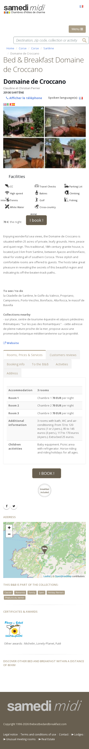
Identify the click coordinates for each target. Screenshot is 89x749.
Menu (76, 29)
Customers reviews (63, 355)
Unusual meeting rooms (21, 739)
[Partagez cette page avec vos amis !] (6, 506)
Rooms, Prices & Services (25, 355)
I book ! (36, 220)
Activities (62, 364)
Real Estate (48, 739)
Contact (63, 734)
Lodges (78, 734)
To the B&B (40, 364)
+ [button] (9, 527)
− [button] (9, 534)
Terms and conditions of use (38, 734)
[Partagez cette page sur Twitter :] (14, 506)
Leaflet (47, 576)
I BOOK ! (46, 473)
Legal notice (10, 734)
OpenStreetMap (63, 576)
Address (12, 373)
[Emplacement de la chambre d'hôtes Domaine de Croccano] (44, 550)
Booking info (16, 364)
